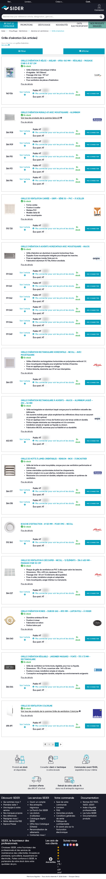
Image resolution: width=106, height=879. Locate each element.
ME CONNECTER (93, 93)
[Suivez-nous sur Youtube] (73, 845)
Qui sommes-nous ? (12, 802)
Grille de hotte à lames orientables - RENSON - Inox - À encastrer (54, 458)
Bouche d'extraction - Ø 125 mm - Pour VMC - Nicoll (47, 524)
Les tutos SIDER (89, 813)
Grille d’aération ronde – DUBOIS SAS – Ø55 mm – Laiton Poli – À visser (56, 611)
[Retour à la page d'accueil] (12, 7)
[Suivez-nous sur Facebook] (67, 845)
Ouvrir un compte (37, 802)
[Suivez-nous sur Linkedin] (64, 845)
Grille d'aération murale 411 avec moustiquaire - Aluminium (50, 112)
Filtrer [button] (23, 51)
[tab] (13, 798)
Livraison (60, 807)
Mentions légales (33, 876)
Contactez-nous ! (37, 835)
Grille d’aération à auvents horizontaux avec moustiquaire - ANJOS (55, 246)
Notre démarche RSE (12, 821)
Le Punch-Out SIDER (39, 810)
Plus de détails (27, 84)
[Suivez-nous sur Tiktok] (77, 845)
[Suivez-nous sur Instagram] (70, 845)
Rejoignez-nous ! (10, 818)
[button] (5, 45)
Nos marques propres (12, 813)
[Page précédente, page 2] (45, 744)
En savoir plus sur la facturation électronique (65, 829)
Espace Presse (9, 824)
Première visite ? (10, 805)
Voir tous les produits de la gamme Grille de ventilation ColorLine (49, 711)
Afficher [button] (85, 51)
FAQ (58, 810)
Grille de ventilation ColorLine (36, 706)
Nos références (10, 816)
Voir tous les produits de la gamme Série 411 (40, 118)
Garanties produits (64, 813)
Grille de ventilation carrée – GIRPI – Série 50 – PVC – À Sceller (52, 198)
